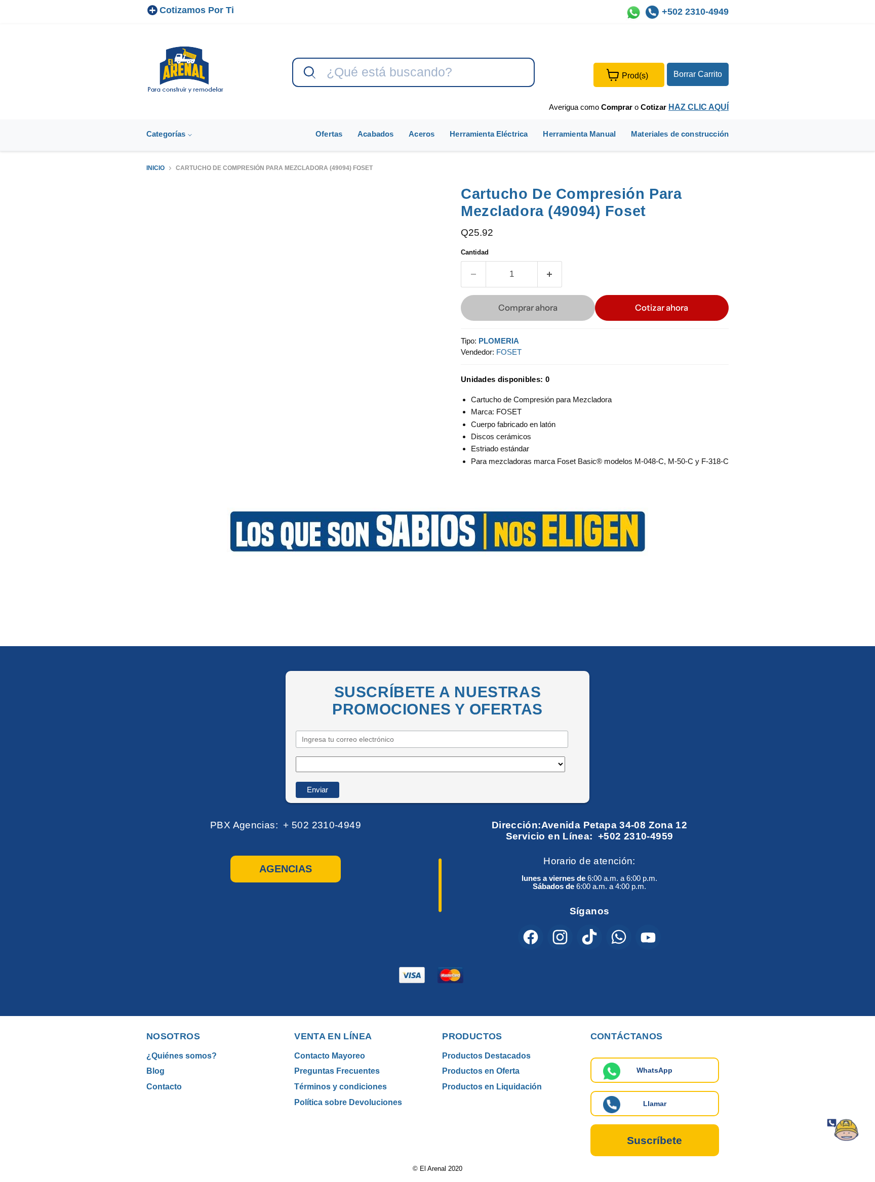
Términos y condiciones (340, 1086)
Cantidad (475, 252)
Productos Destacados (486, 1055)
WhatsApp (654, 1070)
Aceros (421, 134)
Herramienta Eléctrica (489, 134)
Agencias (285, 868)
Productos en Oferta (481, 1071)
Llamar (654, 1104)
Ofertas (328, 134)
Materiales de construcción (680, 134)
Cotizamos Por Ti (197, 10)
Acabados (375, 134)
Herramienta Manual (579, 134)
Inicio (155, 168)
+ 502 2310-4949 (322, 825)
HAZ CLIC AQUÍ (698, 107)
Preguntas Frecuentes (337, 1071)
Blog (155, 1071)
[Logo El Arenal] (185, 69)
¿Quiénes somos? (181, 1055)
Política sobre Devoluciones (348, 1102)
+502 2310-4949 (695, 12)
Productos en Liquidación (492, 1086)
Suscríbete (654, 1140)
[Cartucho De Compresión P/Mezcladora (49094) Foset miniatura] (165, 214)
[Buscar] (308, 73)
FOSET (509, 352)
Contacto (164, 1086)
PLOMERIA (499, 340)
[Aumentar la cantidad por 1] (550, 274)
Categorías (167, 134)
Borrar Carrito (697, 74)
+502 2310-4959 (635, 836)
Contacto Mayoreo (329, 1055)
